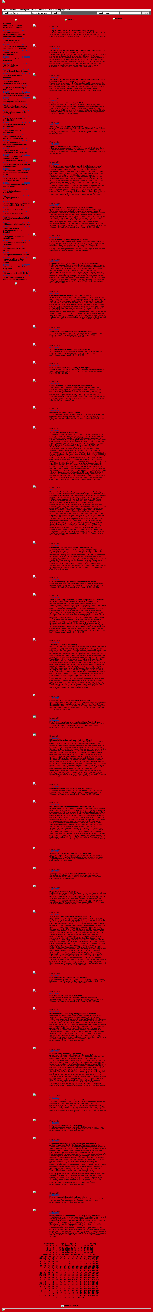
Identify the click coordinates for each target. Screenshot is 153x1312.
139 (49, 1260)
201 (57, 1267)
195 (93, 1265)
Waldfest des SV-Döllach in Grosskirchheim (14, 119)
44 (85, 1247)
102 (77, 1254)
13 (84, 1244)
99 (66, 1254)
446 (77, 1295)
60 (88, 1249)
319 (49, 1281)
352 (61, 1285)
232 (61, 1270)
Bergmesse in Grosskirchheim (16, 273)
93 (47, 1254)
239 (89, 1270)
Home (5, 10)
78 (50, 1252)
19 (53, 1245)
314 (89, 1279)
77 (47, 1252)
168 (44, 1263)
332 (40, 1283)
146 (77, 1260)
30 (88, 1245)
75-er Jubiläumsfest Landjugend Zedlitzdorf (12, 41)
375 (93, 1287)
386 (77, 1288)
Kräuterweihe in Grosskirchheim (17, 224)
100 (69, 1254)
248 (65, 1272)
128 (65, 1258)
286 (97, 1276)
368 (65, 1287)
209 (89, 1267)
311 (77, 1279)
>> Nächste (79, 1297)
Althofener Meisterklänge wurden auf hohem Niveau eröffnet (13, 260)
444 (69, 1295)
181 (97, 1263)
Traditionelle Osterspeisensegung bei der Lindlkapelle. (70, 331)
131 (77, 1258)
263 (65, 1274)
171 (57, 1263)
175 (73, 1263)
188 (65, 1265)
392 (40, 1290)
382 (61, 1288)
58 (81, 1249)
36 (60, 1247)
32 (47, 1247)
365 (53, 1287)
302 (41, 1279)
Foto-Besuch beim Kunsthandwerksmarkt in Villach (15, 82)
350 (53, 1285)
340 (73, 1283)
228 (44, 1270)
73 (81, 1251)
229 (49, 1270)
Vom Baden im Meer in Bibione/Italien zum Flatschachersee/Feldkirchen (14, 158)
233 (65, 1270)
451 (97, 1295)
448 (85, 1295)
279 (69, 1276)
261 (57, 1274)
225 (93, 1269)
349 (49, 1285)
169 (49, 1263)
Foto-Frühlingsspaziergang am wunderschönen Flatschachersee (75, 722)
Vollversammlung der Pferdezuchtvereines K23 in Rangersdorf (73, 873)
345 (93, 1283)
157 (61, 1261)
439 (49, 1295)
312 (81, 1279)
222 (81, 1269)
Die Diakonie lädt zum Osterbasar (62, 891)
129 (69, 1258)
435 (93, 1294)
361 (97, 1285)
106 (93, 1254)
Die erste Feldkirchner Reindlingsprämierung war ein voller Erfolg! (75, 492)
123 (44, 1258)
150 (93, 1260)
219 (69, 1269)
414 (69, 1292)
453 (61, 1297)
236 (77, 1270)
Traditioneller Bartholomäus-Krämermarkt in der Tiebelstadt (15, 107)
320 (53, 1281)
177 (81, 1263)
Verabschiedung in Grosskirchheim (11, 198)
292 (61, 1278)
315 (93, 1279)
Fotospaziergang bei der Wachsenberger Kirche (68, 1197)
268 (85, 1274)
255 (93, 1272)
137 (40, 1260)
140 (53, 1260)
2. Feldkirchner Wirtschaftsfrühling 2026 (65, 645)
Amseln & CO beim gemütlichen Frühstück (66, 126)
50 (56, 1249)
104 (85, 1254)
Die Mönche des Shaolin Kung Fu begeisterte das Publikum (72, 1014)
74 (85, 1251)
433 (85, 1294)
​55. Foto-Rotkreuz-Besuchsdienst (11, 66)
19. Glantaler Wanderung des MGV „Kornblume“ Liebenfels (15, 47)
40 (72, 1247)
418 (85, 1292)
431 (77, 1294)
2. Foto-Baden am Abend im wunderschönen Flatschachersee (16, 94)
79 (53, 1252)
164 (89, 1261)
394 (49, 1290)
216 (57, 1269)
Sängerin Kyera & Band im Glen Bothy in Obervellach (70, 853)
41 (75, 1247)
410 (53, 1292)
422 (40, 1294)
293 (65, 1278)
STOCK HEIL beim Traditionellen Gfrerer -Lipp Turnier (70, 916)
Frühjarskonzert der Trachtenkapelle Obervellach (68, 240)
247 (61, 1272)
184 (49, 1265)
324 (69, 1281)
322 (61, 1281)
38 (66, 1247)
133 (85, 1258)
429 (69, 1294)
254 (89, 1272)
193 (85, 1265)
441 (57, 1295)
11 (78, 1244)
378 (44, 1288)
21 (60, 1245)
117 (80, 1256)
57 (78, 1249)
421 (97, 1292)
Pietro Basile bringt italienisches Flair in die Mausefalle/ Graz (16, 204)
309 (69, 1279)
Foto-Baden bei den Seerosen (16, 71)
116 (77, 1256)
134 (89, 1258)
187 (61, 1265)
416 (77, 1292)
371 (77, 1287)
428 (65, 1294)
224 (89, 1269)
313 (85, 1279)
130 (73, 1258)
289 (49, 1278)
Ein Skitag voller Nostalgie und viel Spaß (65, 1053)
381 (57, 1288)
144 (69, 1260)
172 (61, 1263)
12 (81, 1244)
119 (88, 1256)
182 (40, 1265)
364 (49, 1287)
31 (91, 1245)
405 (93, 1290)
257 (40, 1274)
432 (81, 1294)
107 (41, 1256)
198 (45, 1267)
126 (57, 1258)
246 (57, 1272)
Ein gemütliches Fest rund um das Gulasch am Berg (15, 179)
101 (73, 1254)
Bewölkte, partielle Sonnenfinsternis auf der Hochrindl (12, 230)
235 (73, 1270)
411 (57, 1292)
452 (57, 1297)
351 (57, 1285)
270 (93, 1274)
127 (61, 1258)
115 (73, 1256)
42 (78, 1247)
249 (69, 1272)
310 (73, 1279)
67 (63, 1251)
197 (41, 1267)
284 (89, 1276)
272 (40, 1276)
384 (69, 1288)
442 (61, 1295)
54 (69, 1249)
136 (97, 1258)
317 (40, 1281)
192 (81, 1265)
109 (49, 1256)
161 (77, 1261)
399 (69, 1290)
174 (69, 1263)
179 (89, 1263)
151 (97, 1260)
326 (77, 1281)
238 (85, 1270)
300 (93, 1278)
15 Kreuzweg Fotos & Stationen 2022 (63, 432)
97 (60, 1254)
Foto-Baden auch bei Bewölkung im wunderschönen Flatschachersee (15, 144)
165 (93, 1261)
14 (88, 1244)
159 (69, 1261)
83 (66, 1252)
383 (65, 1288)
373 (85, 1287)
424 (49, 1294)
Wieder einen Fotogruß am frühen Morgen (14, 237)
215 (53, 1269)
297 (81, 1278)
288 (44, 1278)
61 (91, 1249)
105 (89, 1254)
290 (53, 1278)
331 (97, 1281)
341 (77, 1283)
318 (44, 1281)
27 (78, 1245)
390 (93, 1288)
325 (73, 1281)
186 (57, 1265)
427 (61, 1294)
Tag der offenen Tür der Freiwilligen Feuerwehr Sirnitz (14, 101)
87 (78, 1252)
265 (73, 1274)
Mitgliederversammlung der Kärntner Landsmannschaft (71, 547)
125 (53, 1258)
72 (78, 1251)
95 (53, 1254)
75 (88, 1251)
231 (57, 1270)
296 (77, 1278)
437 (40, 1295)
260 (53, 1274)
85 (72, 1252)
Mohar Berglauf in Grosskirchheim (11, 53)
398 (65, 1290)
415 (73, 1292)
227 (40, 1270)
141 (57, 1260)
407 (41, 1292)
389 (89, 1288)
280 (73, 1276)
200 (53, 1267)
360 (93, 1285)
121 (96, 1256)
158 (65, 1261)
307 (61, 1279)
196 (97, 1265)
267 (81, 1274)
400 (73, 1290)
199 (49, 1267)
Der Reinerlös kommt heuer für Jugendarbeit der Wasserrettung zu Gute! (16, 172)
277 (61, 1276)
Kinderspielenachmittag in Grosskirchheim (14, 125)
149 (89, 1260)
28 (81, 1245)
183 (44, 1265)
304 (49, 1279)
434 (89, 1294)
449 (89, 1295)
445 (73, 1295)
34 (53, 1247)
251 (77, 1272)
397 (61, 1290)
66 (60, 1251)
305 (53, 1279)
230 (53, 1270)
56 (75, 1249)
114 (69, 1256)
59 (85, 1249)
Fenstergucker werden (27, 10)
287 (40, 1278)
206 (77, 1267)
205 (73, 1267)
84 (69, 1252)
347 (40, 1285)
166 (97, 1261)
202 (61, 1267)
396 (57, 1290)
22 (63, 1245)
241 (97, 1270)
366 (57, 1287)
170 (53, 1263)
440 (53, 1295)
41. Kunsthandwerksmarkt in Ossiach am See (15, 185)
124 (49, 1258)
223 (85, 1269)
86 (75, 1252)
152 (40, 1261)
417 (81, 1292)
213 (44, 1269)
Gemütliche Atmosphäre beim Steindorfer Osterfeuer (70, 295)
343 (85, 1283)
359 (89, 1285)
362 (40, 1287)
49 (53, 1249)
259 (49, 1274)
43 (81, 1247)
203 (65, 1267)
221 (77, 1269)
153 (44, 1261)
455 (69, 1297)
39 (69, 1247)
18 (50, 1245)
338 (65, 1283)
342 (81, 1283)
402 (81, 1290)
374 (89, 1287)
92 (44, 1254)
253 (85, 1272)
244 (49, 1272)
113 (65, 1256)
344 (89, 1283)
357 (81, 1285)
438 (44, 1295)
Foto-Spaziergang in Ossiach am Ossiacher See (68, 977)
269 (89, 1274)
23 (66, 1245)
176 (77, 1263)
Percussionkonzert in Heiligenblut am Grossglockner (15, 137)
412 (61, 1292)
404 (89, 1290)
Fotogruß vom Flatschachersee (16, 255)
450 (93, 1295)
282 (81, 1276)
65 (56, 1251)
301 (97, 1278)
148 (85, 1260)
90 (88, 1252)
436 (97, 1294)
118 (84, 1256)
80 (56, 1252)
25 (72, 1245)
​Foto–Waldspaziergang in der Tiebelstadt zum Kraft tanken (72, 582)
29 (85, 1245)
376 (97, 1287)
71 (75, 1251)
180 (93, 1263)
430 (73, 1294)
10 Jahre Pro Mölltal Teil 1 (14, 213)
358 (85, 1285)
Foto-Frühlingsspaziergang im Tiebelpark (65, 995)
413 (65, 1292)
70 (72, 1251)
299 (89, 1278)
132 (81, 1258)
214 (49, 1269)
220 (73, 1269)
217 (61, 1269)
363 (44, 1287)
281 (77, 1276)
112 (61, 1256)
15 (91, 1244)
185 (53, 1265)
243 (44, 1272)
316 (97, 1279)
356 (77, 1285)
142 (61, 1260)
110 (53, 1256)
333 (44, 1283)
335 (53, 1283)
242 (40, 1272)
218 (65, 1269)
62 (47, 1251)
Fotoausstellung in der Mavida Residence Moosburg (70, 1100)
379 (49, 1288)
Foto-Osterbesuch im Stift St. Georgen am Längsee (69, 368)
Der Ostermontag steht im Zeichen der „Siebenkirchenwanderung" (75, 166)
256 (97, 1272)
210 (93, 1267)
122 (40, 1258)
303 (45, 1279)
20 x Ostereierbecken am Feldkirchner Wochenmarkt (69, 349)
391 (97, 1288)
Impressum (65, 10)
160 (73, 1261)
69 (69, 1251)
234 (69, 1270)
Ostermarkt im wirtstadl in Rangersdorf (64, 413)
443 (65, 1295)
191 (77, 1265)
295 (73, 1278)
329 (89, 1281)
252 (81, 1272)
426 (57, 1294)
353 (65, 1285)
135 (93, 1258)
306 (57, 1279)
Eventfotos (13, 10)
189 (69, 1265)
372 (81, 1287)
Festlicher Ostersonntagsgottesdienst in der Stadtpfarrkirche (73, 263)
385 (73, 1288)
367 (61, 1287)
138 (44, 1260)
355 (73, 1285)
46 (91, 1247)
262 (61, 1274)
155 (53, 1261)
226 (97, 1269)
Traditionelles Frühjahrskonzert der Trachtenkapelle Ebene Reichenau (76, 600)
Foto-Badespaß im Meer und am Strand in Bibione (16, 165)
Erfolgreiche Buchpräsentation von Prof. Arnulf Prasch (70, 740)
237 (81, 1270)
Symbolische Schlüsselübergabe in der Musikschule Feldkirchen (74, 1215)
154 (49, 1261)
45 (88, 1247)
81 (60, 1252)
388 (85, 1288)
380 (53, 1288)
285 (93, 1276)
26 (75, 1245)
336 (57, 1283)
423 (44, 1294)
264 (69, 1274)
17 (47, 1245)
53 (66, 1249)
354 (69, 1285)
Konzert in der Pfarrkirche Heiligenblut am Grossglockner (15, 278)
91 (91, 1252)
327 (81, 1281)
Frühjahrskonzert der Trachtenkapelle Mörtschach (69, 103)
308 (65, 1279)
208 (85, 1267)
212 (40, 1269)
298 (85, 1278)
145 (73, 1260)
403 (85, 1290)
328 (85, 1281)
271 (97, 1274)
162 (81, 1261)
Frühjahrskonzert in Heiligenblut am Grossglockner (69, 700)
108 (45, 1256)
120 (92, 1256)
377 (40, 1288)
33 (50, 1247)
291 (57, 1278)
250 (73, 1272)
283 (85, 1276)
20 (56, 1245)
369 (69, 1287)
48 (50, 1249)
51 (60, 1249)
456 (73, 1297)
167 (40, 1263)
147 (81, 1260)
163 (85, 1261)
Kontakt (56, 10)
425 (53, 1294)
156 (57, 1261)
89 (85, 1252)
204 (69, 1267)
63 (50, 1251)
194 (89, 1265)
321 (57, 1281)
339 (69, 1283)
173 (65, 1263)
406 (97, 1290)
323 (65, 1281)
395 (53, 1290)
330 (93, 1281)
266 (77, 1274)
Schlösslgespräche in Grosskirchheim (12, 131)
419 (89, 1292)
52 (63, 1249)
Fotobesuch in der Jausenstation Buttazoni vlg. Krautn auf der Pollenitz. (14, 34)
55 (72, 1249)
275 (53, 1276)
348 (44, 1285)
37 (63, 1247)
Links (50, 10)
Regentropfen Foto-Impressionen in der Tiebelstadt (15, 151)
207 (81, 1267)
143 (65, 1260)
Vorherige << (49, 1244)
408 (45, 1292)
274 (49, 1276)
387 (81, 1288)
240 (93, 1270)
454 (65, 1297)
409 (49, 1292)
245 (53, 1272)
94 (50, 1254)
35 (56, 1247)
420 (93, 1292)
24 (69, 1245)
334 (49, 1283)
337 (61, 1283)
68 (66, 1251)
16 (94, 1244)
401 (77, 1290)
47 (47, 1249)
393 (44, 1290)
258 (44, 1274)
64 (53, 1251)
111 (57, 1256)
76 (91, 1251)
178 (85, 1263)
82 (63, 1252)
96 (56, 1254)
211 (97, 1267)
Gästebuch (42, 10)
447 (81, 1295)
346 (97, 1283)
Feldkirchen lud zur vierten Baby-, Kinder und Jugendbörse (72, 1143)
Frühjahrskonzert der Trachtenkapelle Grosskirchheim (70, 386)
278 (65, 1276)
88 (81, 1252)
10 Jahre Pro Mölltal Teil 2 (14, 209)
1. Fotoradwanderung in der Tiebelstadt (65, 146)
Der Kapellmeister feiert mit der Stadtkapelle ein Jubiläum (72, 806)
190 (73, 1265)
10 (75, 1244)
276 (57, 1276)
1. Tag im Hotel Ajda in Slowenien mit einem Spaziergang (71, 31)
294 (69, 1278)
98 (63, 1254)
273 (44, 1276)
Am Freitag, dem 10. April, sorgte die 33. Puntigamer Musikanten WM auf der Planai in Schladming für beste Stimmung (77, 51)
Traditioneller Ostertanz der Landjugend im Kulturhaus (71, 207)
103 (81, 1254)
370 (73, 1287)
